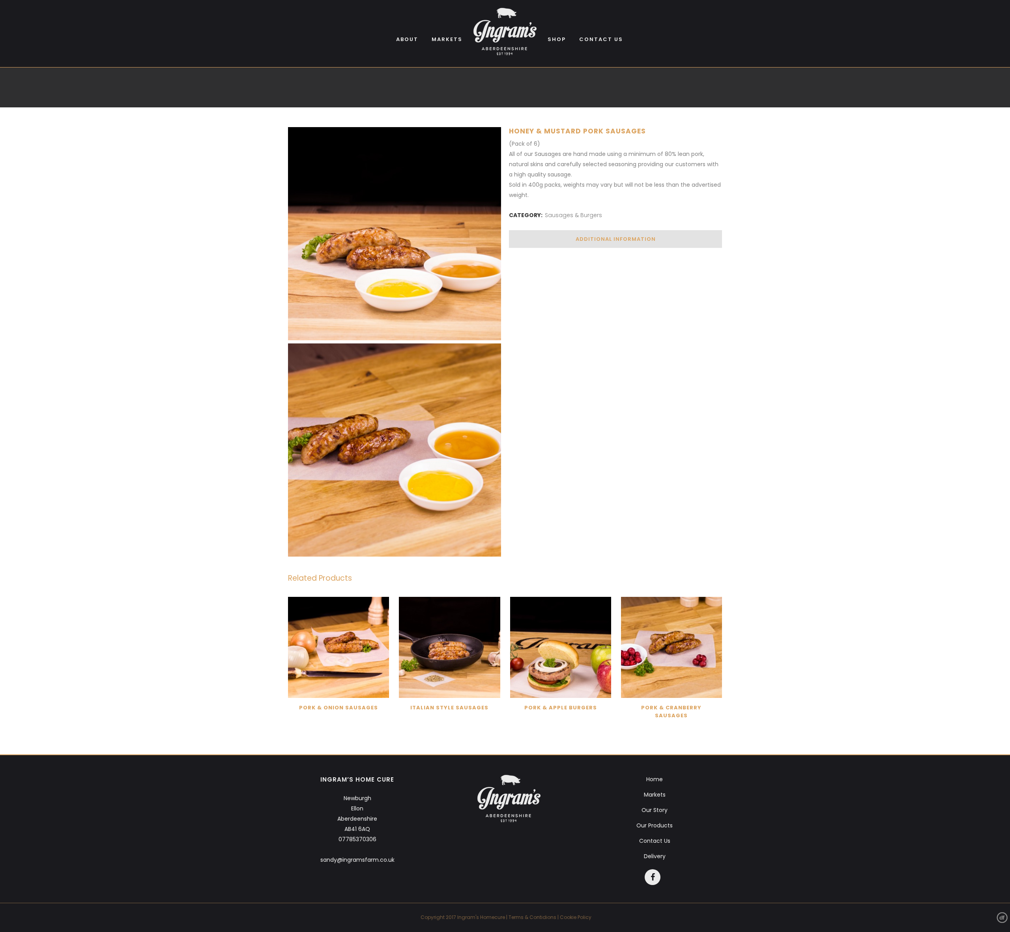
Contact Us (654, 841)
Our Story (655, 810)
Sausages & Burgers (573, 215)
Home (654, 779)
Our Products (654, 825)
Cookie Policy (575, 917)
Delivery (655, 856)
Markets (655, 795)
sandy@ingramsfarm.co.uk (357, 860)
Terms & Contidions (532, 917)
